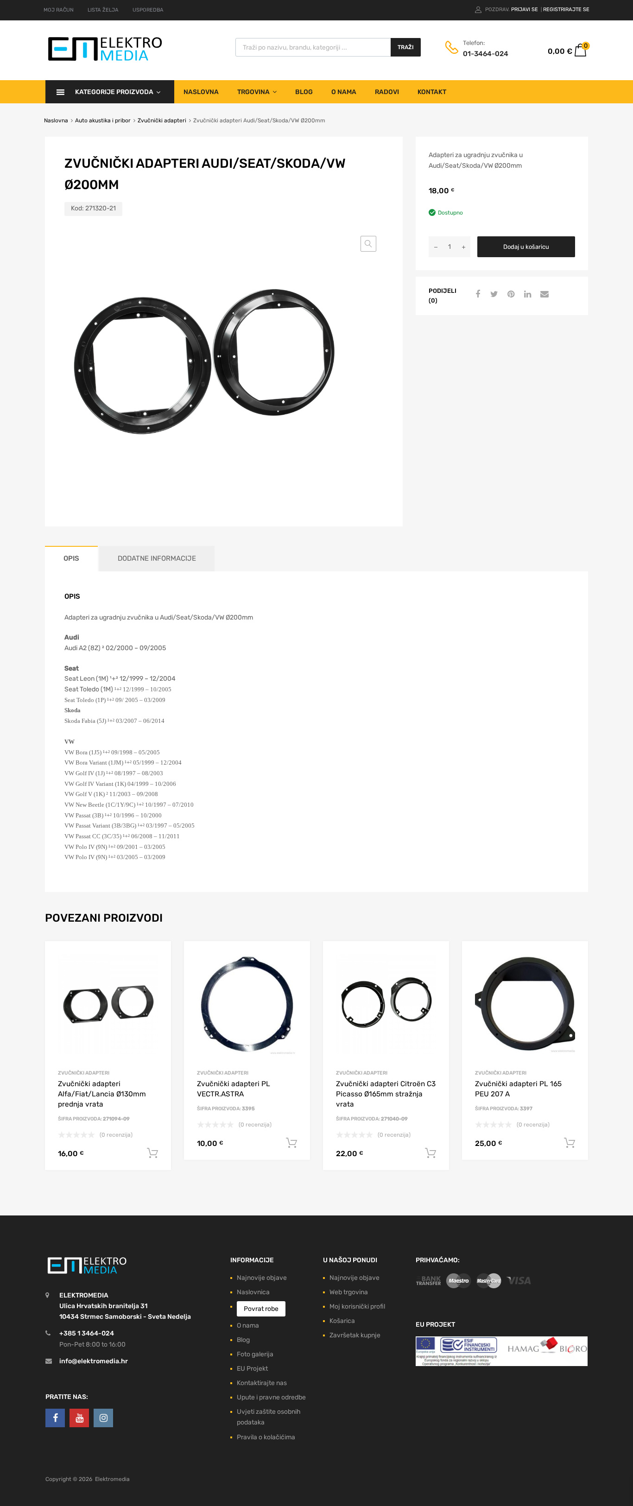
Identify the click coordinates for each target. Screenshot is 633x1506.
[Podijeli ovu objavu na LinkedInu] (526, 295)
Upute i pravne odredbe (271, 1397)
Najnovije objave (262, 1278)
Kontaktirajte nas (262, 1383)
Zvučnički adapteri (162, 120)
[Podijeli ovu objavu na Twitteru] (493, 295)
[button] (368, 244)
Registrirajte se (566, 9)
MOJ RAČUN (59, 10)
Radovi (387, 92)
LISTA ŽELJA (103, 10)
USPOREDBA (148, 10)
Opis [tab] (71, 558)
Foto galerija (255, 1354)
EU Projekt (252, 1369)
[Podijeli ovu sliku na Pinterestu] (510, 295)
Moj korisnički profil (357, 1306)
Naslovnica (253, 1292)
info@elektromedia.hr (93, 1361)
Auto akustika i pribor (103, 120)
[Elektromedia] (105, 61)
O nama (343, 92)
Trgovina (253, 92)
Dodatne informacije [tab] (157, 558)
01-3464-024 (485, 54)
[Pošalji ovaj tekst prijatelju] (543, 295)
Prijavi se (525, 9)
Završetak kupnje (354, 1335)
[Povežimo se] (55, 1418)
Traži (406, 47)
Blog (304, 92)
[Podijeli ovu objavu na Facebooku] (476, 295)
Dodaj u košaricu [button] (152, 1153)
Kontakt (432, 92)
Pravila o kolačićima (266, 1437)
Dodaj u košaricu (526, 246)
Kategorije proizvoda (114, 92)
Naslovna (201, 92)
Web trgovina (348, 1292)
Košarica (342, 1321)
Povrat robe (261, 1309)
